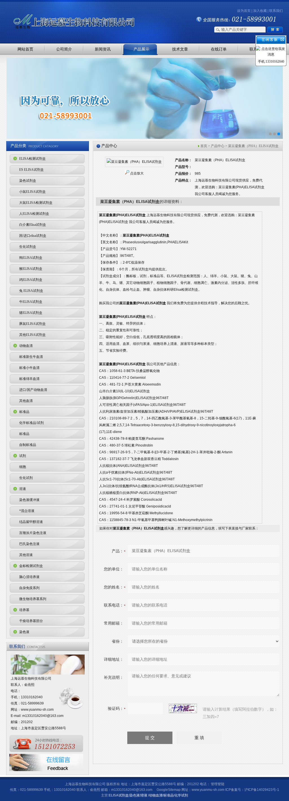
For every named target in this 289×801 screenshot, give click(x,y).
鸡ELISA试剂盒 (30, 280)
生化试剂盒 (27, 247)
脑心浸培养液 (29, 577)
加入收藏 (260, 11)
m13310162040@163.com (43, 716)
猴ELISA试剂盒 (30, 269)
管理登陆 (217, 784)
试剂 (22, 456)
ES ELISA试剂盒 (31, 170)
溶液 (22, 489)
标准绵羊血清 (29, 379)
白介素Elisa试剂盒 (32, 225)
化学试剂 (181, 795)
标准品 (24, 412)
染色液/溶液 (138, 795)
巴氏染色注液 (29, 544)
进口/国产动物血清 (33, 390)
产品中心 (217, 146)
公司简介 (64, 49)
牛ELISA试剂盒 (30, 302)
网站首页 (25, 49)
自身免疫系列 (29, 588)
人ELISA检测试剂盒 (34, 214)
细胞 (22, 467)
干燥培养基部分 (31, 621)
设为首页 (244, 11)
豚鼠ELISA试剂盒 (32, 324)
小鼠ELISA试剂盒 (32, 192)
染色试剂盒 (27, 181)
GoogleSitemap (169, 790)
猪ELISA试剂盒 (30, 313)
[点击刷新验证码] (183, 708)
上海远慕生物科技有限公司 (65, 12)
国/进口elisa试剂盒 (32, 236)
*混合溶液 (26, 511)
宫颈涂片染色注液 (32, 533)
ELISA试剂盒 (119, 795)
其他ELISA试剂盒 (32, 335)
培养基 (24, 610)
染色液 (24, 632)
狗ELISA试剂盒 (30, 258)
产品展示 (141, 49)
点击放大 (137, 173)
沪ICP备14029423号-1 (261, 790)
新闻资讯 (103, 49)
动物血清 (26, 346)
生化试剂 (26, 478)
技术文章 (180, 49)
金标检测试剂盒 (31, 566)
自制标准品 (27, 445)
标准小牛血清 (29, 368)
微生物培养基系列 (32, 599)
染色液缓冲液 (29, 500)
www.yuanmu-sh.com (37, 710)
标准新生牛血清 (31, 357)
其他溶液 (26, 555)
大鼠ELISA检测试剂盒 (35, 203)
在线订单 (219, 49)
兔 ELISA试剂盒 (31, 291)
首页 (203, 146)
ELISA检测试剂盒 (32, 159)
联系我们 (276, 11)
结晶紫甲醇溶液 (31, 522)
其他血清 (26, 401)
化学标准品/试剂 (31, 423)
